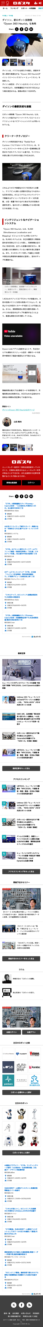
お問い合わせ (26, 1313)
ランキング (14, 8)
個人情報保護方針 (14, 1316)
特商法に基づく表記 (30, 1316)
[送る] (26, 29)
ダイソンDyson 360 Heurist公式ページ (18, 410)
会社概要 (15, 1313)
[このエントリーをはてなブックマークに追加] (31, 29)
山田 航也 (18, 422)
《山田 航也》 (36, 413)
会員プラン (31, 1032)
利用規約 (36, 1313)
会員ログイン (11, 1032)
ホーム (5, 8)
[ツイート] (17, 29)
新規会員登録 (12, 483)
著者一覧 (7, 1313)
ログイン (31, 483)
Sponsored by (26, 636)
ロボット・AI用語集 (28, 8)
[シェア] (21, 29)
